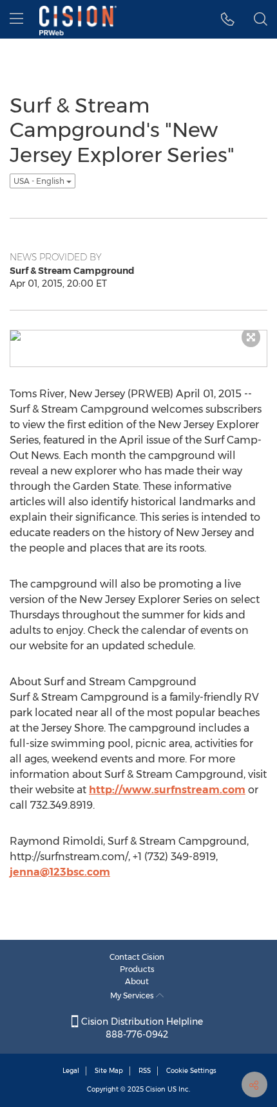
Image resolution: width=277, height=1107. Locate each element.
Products (137, 969)
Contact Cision (137, 957)
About (137, 981)
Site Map (109, 1070)
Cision (156, 1089)
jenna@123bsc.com (60, 872)
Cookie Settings (191, 1070)
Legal (70, 1070)
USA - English (40, 181)
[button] (227, 19)
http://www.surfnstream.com (167, 790)
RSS (144, 1070)
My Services (133, 995)
